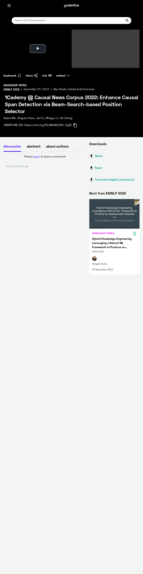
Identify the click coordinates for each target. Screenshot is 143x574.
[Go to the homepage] (71, 5)
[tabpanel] (44, 161)
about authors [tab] (57, 146)
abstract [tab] (33, 146)
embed (60, 75)
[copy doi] (77, 125)
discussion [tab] (12, 146)
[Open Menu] (9, 5)
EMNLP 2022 (116, 193)
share (29, 75)
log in (36, 156)
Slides (99, 155)
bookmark (9, 75)
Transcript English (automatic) (114, 179)
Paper (98, 167)
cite (44, 75)
